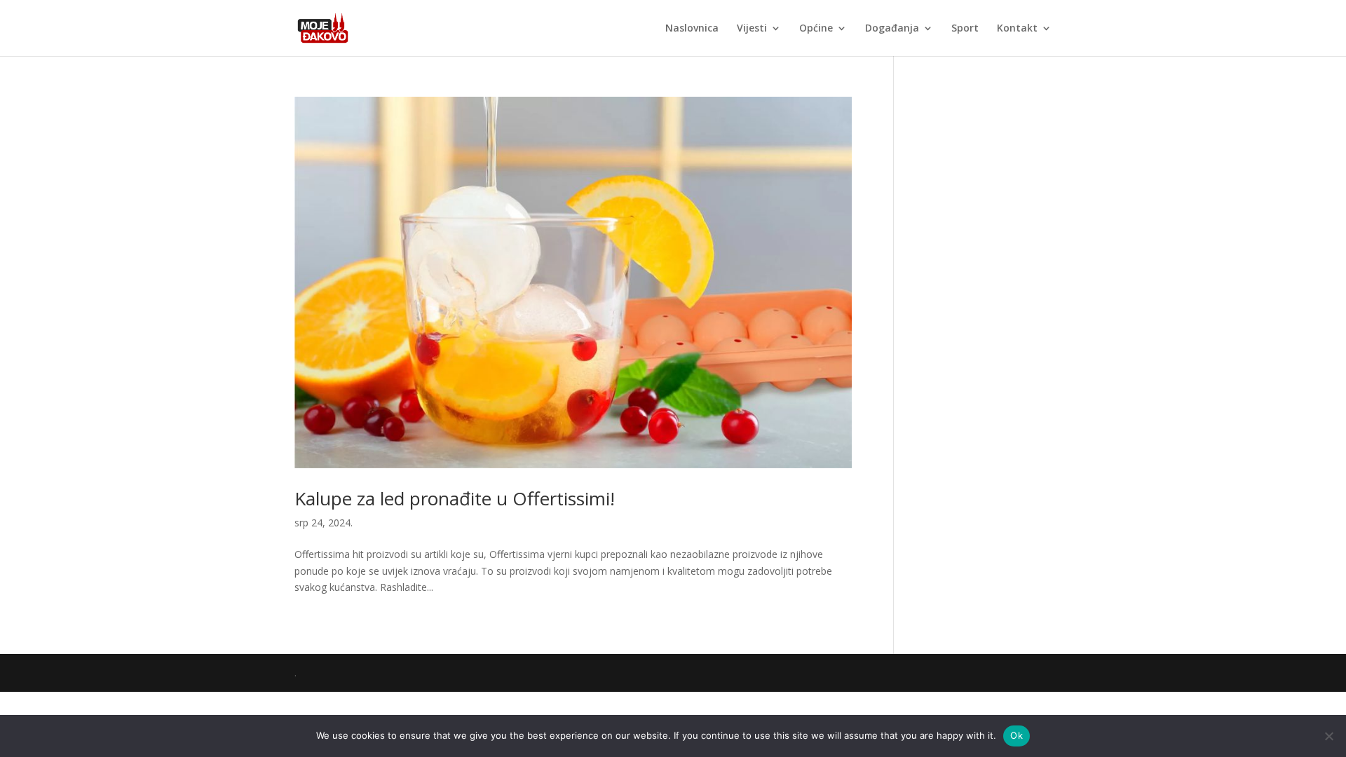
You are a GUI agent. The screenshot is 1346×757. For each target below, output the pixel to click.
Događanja (892, 28)
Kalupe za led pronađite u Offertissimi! (454, 498)
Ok (1016, 735)
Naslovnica (692, 28)
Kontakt (1017, 28)
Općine (816, 28)
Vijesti (752, 28)
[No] (1328, 736)
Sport (965, 28)
